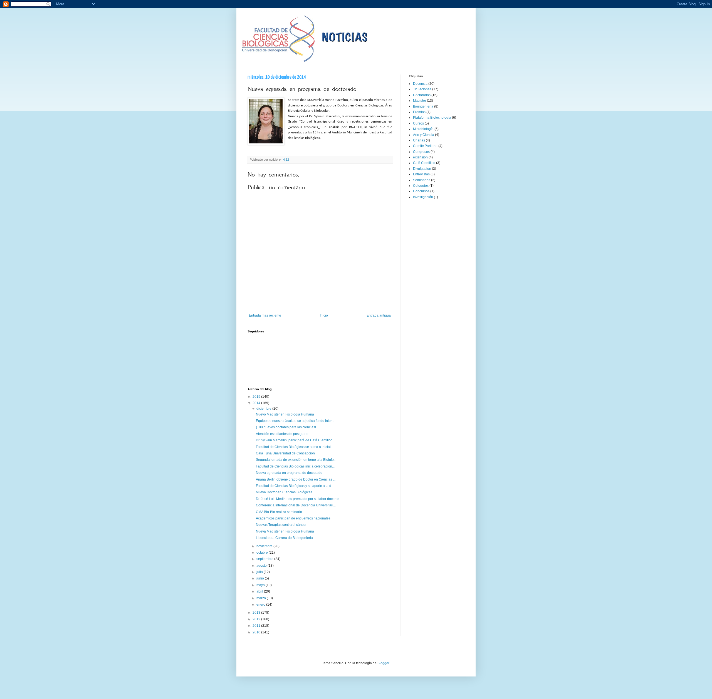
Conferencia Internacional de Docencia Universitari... (296, 505)
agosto (262, 566)
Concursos (421, 191)
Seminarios (421, 180)
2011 (257, 626)
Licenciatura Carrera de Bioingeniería (284, 538)
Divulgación (422, 169)
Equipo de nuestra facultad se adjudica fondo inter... (295, 421)
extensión (420, 157)
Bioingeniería (423, 106)
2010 (257, 632)
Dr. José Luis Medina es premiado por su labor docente (297, 499)
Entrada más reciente (265, 315)
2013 (257, 613)
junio (260, 578)
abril (260, 591)
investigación (423, 197)
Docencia (420, 84)
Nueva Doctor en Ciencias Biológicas (284, 492)
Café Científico (424, 163)
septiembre (265, 559)
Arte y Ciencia (423, 135)
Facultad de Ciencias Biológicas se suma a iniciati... (295, 447)
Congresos (421, 152)
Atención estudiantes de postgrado (282, 434)
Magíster (419, 101)
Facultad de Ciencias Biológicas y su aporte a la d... (295, 486)
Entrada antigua (379, 315)
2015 (257, 397)
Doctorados (422, 95)
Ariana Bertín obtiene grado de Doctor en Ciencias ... (295, 479)
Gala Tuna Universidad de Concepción (285, 453)
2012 (257, 619)
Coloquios (421, 186)
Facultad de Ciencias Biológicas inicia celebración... (295, 466)
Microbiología (423, 129)
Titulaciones (422, 89)
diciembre (264, 409)
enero (261, 604)
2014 (257, 403)
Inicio (324, 315)
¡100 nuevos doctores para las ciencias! (286, 427)
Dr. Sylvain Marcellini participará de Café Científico (294, 440)
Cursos (418, 123)
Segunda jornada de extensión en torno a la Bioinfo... (296, 460)
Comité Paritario (425, 146)
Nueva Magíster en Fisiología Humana (285, 531)
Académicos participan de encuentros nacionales (293, 518)
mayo (261, 585)
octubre (262, 552)
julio (260, 572)
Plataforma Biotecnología (432, 118)
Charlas (419, 140)
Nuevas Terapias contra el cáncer (281, 525)
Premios (419, 112)
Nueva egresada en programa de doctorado (289, 473)
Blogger (383, 663)
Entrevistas (421, 174)
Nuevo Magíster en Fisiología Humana (285, 414)
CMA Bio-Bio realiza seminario (279, 512)
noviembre (264, 546)
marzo (261, 598)
